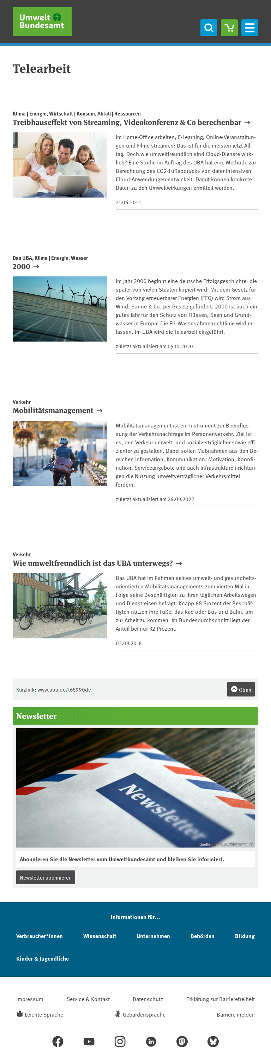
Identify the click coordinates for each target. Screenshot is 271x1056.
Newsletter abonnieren (46, 877)
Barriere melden (236, 1014)
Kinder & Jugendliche (42, 958)
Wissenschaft (99, 936)
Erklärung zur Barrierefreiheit (220, 998)
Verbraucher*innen (39, 936)
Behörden (203, 936)
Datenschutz (148, 998)
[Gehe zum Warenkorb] (229, 27)
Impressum (29, 998)
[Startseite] (42, 21)
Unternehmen (153, 936)
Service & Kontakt (88, 998)
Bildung (245, 936)
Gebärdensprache (144, 1014)
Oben (244, 689)
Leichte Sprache (44, 1014)
